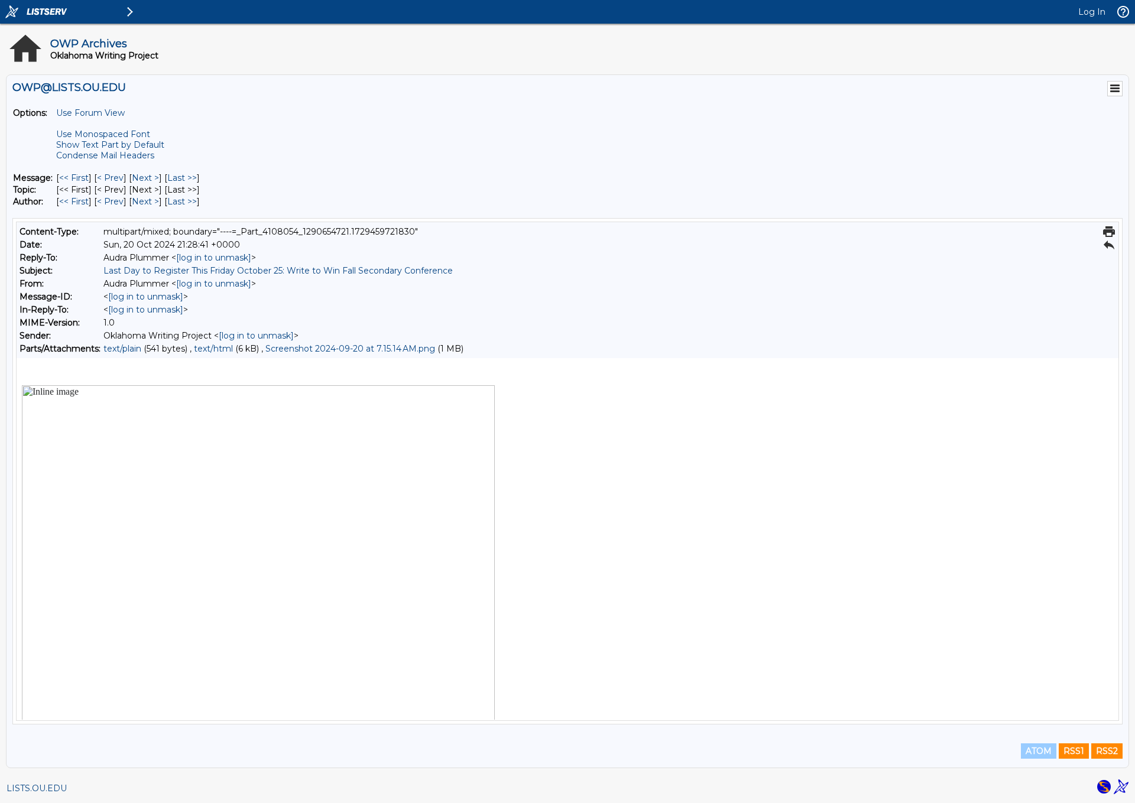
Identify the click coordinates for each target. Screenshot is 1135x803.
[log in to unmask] (213, 257)
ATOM (1039, 751)
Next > (145, 178)
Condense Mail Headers (105, 155)
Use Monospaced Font (103, 134)
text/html (213, 348)
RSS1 (1073, 751)
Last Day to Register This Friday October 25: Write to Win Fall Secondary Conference (278, 270)
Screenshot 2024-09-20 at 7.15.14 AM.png (350, 348)
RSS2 (1107, 751)
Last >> (182, 178)
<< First (74, 178)
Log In (1091, 11)
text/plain (122, 348)
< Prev (110, 178)
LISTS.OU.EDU (37, 788)
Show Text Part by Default (110, 144)
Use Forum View (90, 113)
